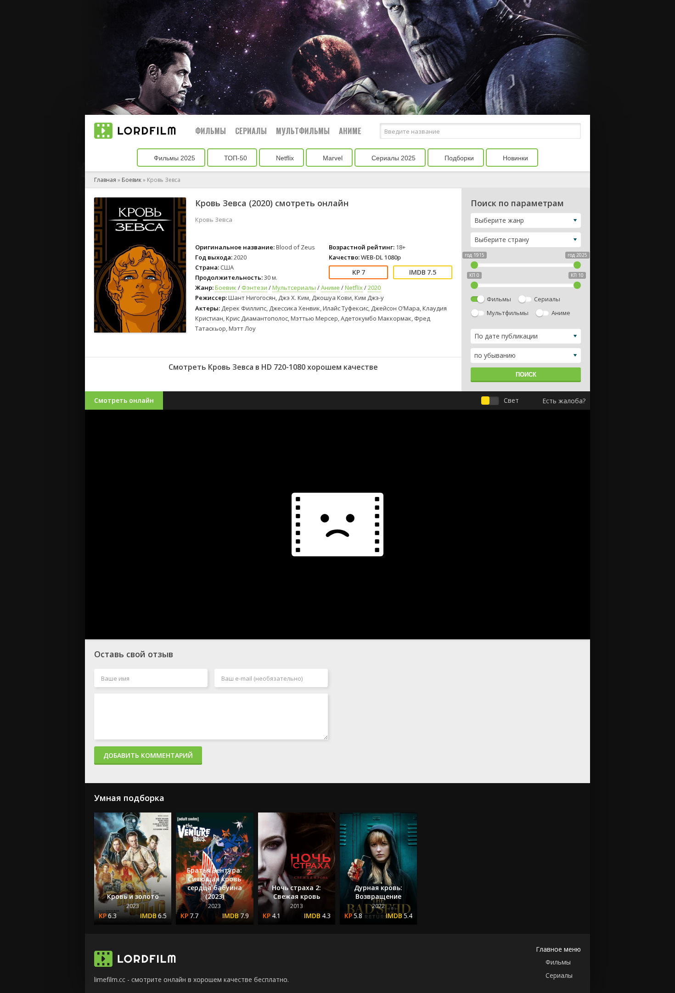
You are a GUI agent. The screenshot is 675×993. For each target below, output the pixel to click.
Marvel (332, 158)
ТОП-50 (234, 158)
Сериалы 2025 (393, 158)
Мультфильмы (303, 130)
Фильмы (210, 130)
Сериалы (251, 130)
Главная (105, 180)
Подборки (458, 158)
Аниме (350, 130)
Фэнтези (254, 287)
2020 (374, 287)
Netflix (284, 158)
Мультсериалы (294, 287)
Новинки (514, 158)
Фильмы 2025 (173, 158)
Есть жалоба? (563, 400)
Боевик (131, 180)
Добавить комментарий (148, 755)
